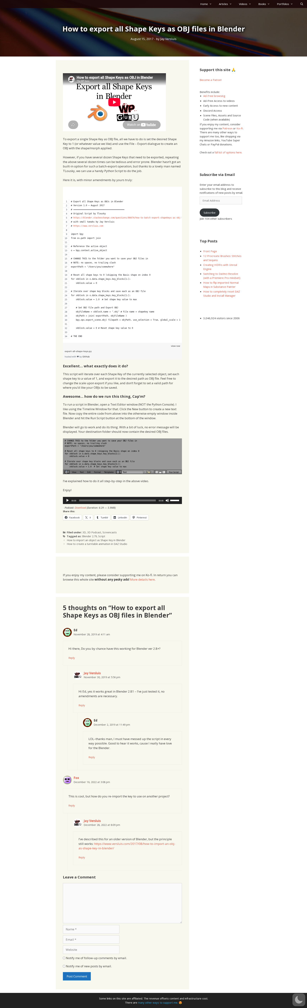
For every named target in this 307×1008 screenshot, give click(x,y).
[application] (122, 500)
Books (262, 4)
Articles (223, 4)
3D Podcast (94, 532)
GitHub (86, 356)
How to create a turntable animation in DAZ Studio (97, 544)
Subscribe (210, 212)
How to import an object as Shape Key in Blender (96, 540)
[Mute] (167, 500)
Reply (71, 658)
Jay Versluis (92, 673)
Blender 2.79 (89, 536)
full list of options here (228, 152)
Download (80, 507)
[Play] (67, 500)
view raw (175, 346)
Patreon (227, 128)
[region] (122, 263)
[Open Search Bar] (302, 4)
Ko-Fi (239, 128)
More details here (142, 579)
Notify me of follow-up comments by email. (96, 958)
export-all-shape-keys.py (78, 351)
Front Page (210, 251)
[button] (298, 999)
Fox (76, 778)
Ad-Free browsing (214, 96)
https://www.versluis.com (88, 226)
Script (101, 536)
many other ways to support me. (158, 1002)
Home (204, 4)
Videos (243, 4)
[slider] (175, 500)
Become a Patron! (211, 80)
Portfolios (283, 4)
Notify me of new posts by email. (89, 966)
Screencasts (110, 532)
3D (84, 532)
